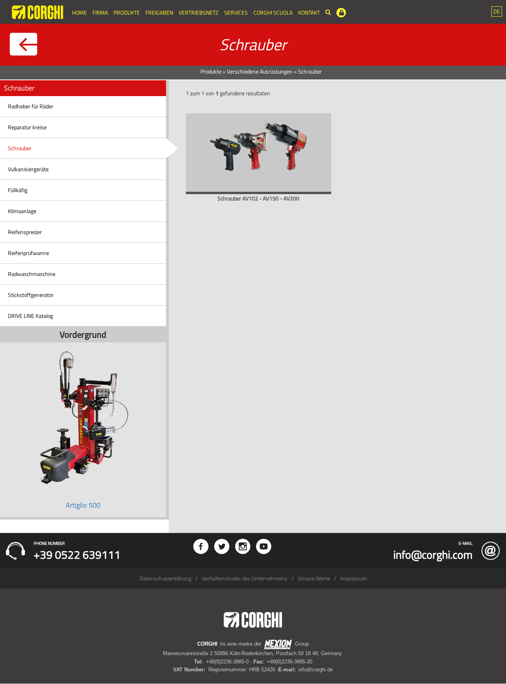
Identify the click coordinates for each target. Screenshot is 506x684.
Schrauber (20, 148)
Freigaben (159, 12)
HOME (79, 12)
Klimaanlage (22, 211)
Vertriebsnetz (199, 12)
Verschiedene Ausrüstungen (260, 71)
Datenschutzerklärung (165, 578)
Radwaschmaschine (31, 274)
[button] (496, 11)
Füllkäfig (17, 190)
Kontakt (309, 12)
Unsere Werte (314, 578)
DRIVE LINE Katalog (30, 316)
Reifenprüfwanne (28, 253)
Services (236, 12)
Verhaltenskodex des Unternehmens (244, 578)
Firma (100, 12)
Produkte (126, 12)
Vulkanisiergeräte (28, 169)
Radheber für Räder (30, 106)
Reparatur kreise (27, 127)
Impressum (353, 578)
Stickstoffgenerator (31, 295)
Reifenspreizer (25, 232)
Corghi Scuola (273, 12)
